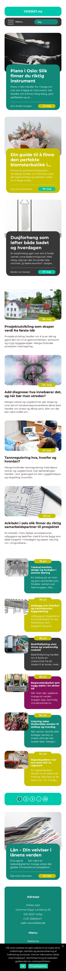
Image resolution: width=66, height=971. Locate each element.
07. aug (47, 271)
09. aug (47, 188)
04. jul (43, 715)
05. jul (42, 676)
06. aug (46, 319)
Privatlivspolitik (38, 966)
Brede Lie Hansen (20, 272)
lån (25, 860)
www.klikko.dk (36, 923)
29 (45, 799)
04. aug (47, 384)
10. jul (43, 561)
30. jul (46, 515)
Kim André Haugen (21, 106)
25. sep (47, 875)
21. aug (47, 105)
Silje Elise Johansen (21, 189)
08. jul (43, 599)
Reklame (33, 941)
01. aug (47, 450)
